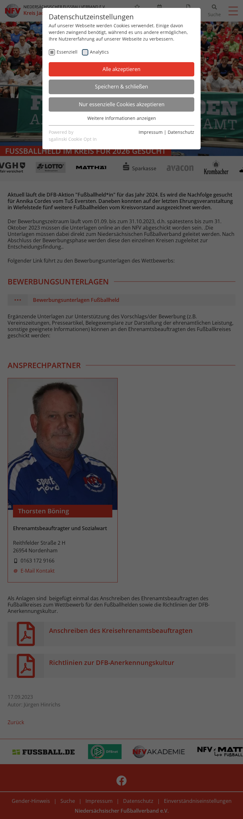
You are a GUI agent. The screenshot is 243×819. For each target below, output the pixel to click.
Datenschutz (181, 132)
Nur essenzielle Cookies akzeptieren (122, 104)
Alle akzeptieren (121, 69)
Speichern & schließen (121, 86)
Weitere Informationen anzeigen (121, 118)
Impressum (151, 132)
